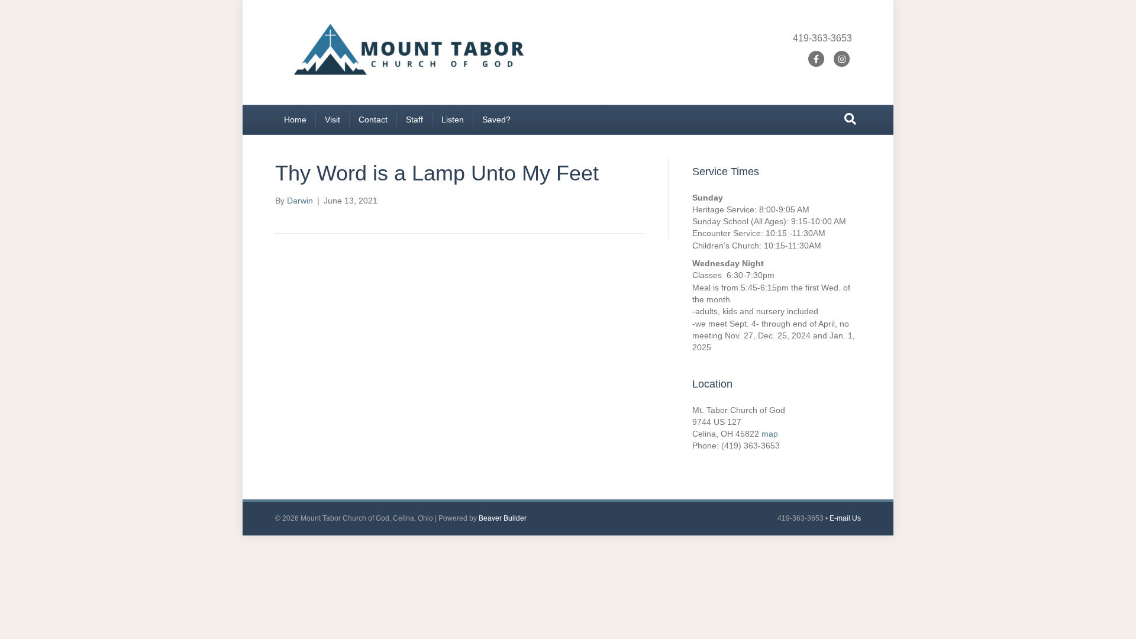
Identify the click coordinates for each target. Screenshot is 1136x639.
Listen (452, 119)
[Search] (850, 119)
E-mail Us (845, 518)
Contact (373, 119)
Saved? (496, 119)
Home (295, 119)
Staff (414, 119)
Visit (332, 119)
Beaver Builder (503, 518)
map (769, 433)
